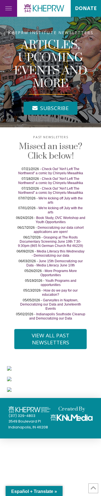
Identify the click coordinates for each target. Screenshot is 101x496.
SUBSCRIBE (54, 108)
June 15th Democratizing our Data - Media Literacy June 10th (54, 263)
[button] (8, 8)
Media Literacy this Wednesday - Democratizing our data (58, 253)
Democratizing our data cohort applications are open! (59, 230)
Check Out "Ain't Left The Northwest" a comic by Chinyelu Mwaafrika (50, 171)
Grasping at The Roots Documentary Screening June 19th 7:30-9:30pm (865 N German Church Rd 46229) (50, 241)
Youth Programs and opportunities (58, 283)
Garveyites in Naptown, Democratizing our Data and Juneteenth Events (50, 304)
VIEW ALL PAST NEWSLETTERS (50, 339)
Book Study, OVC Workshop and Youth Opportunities (60, 220)
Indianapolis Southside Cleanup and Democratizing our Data (57, 316)
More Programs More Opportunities (58, 273)
